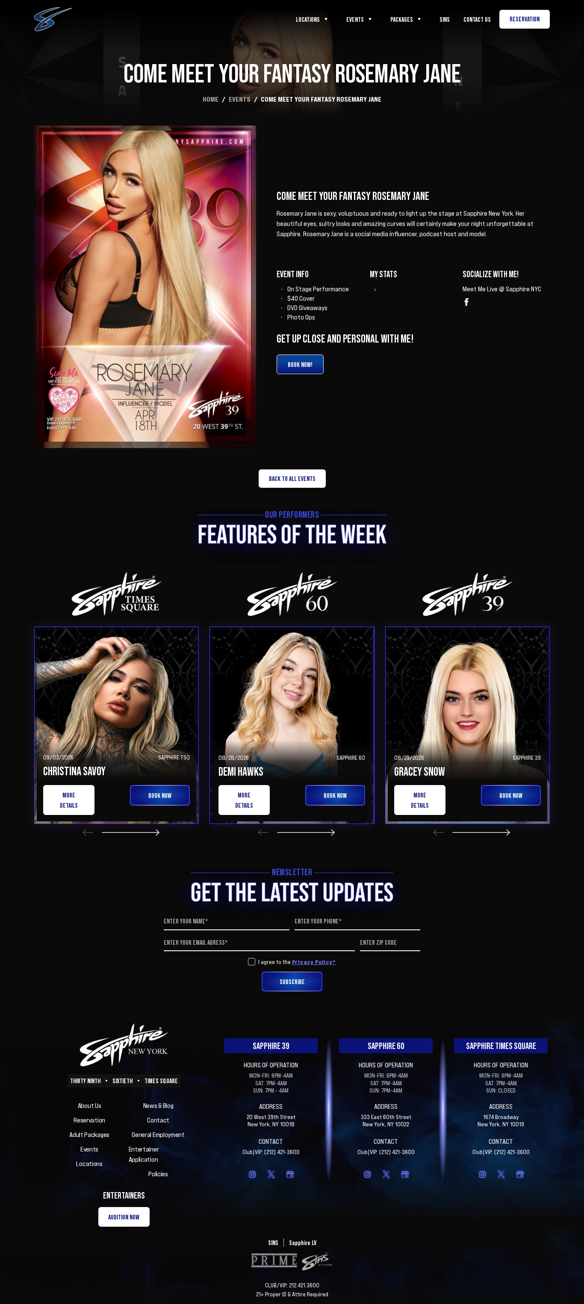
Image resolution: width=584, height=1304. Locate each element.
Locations (308, 19)
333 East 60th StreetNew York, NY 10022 (386, 1121)
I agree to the (297, 961)
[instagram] (252, 1174)
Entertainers (124, 1195)
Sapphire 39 (271, 1046)
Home (210, 99)
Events (355, 19)
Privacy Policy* (314, 961)
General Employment (158, 1134)
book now (159, 795)
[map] (290, 1174)
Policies (158, 1174)
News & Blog (158, 1105)
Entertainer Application (144, 1154)
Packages (401, 19)
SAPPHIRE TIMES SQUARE (501, 1046)
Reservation (89, 1120)
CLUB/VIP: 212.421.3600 (292, 1285)
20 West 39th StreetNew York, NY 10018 (271, 1121)
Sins (444, 19)
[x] (271, 1174)
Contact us (477, 19)
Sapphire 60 (386, 1046)
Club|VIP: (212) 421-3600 (271, 1152)
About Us (89, 1105)
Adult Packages (89, 1134)
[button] (88, 832)
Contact (158, 1120)
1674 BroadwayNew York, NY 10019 (501, 1121)
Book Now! (300, 364)
